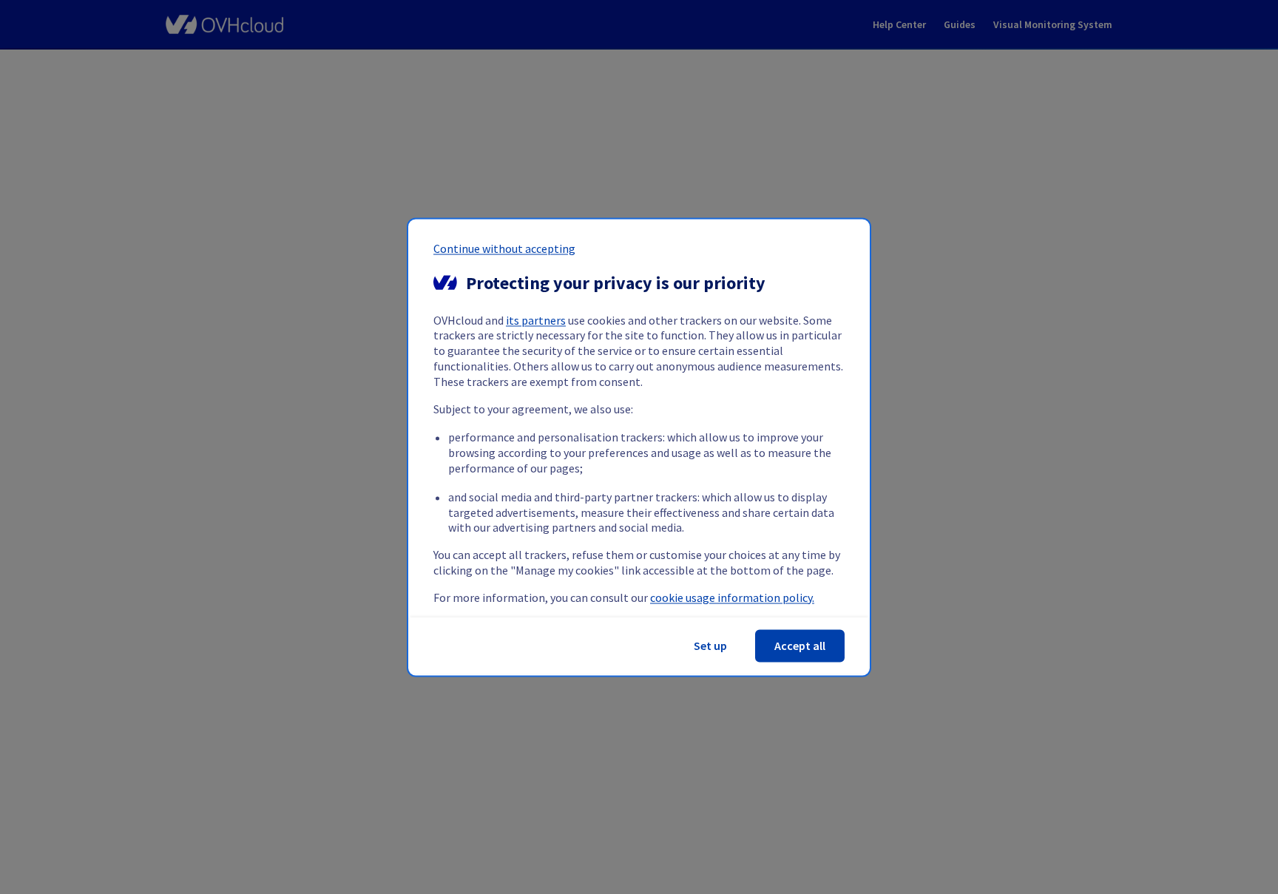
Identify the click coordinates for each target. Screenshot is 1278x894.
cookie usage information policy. (732, 597)
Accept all (799, 645)
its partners (536, 320)
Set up (710, 645)
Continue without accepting (504, 248)
